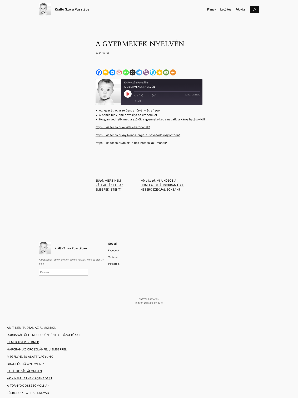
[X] (133, 72)
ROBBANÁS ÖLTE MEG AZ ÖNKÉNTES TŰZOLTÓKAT (43, 335)
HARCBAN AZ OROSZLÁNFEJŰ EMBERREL (37, 349)
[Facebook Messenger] (112, 72)
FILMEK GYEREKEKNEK (23, 342)
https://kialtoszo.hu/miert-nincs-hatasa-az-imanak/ (131, 143)
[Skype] (153, 72)
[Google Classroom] (106, 72)
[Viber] (146, 72)
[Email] (166, 72)
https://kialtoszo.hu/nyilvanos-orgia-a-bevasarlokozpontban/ (138, 135)
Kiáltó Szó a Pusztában (73, 9)
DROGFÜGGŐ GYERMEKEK (25, 364)
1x (147, 95)
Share (138, 101)
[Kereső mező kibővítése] (254, 9)
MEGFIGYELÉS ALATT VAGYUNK (30, 356)
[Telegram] (139, 72)
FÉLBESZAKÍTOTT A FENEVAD (28, 393)
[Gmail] (119, 72)
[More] (173, 72)
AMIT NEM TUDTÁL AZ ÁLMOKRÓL (31, 327)
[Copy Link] (159, 72)
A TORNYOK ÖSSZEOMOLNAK (28, 385)
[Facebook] (99, 72)
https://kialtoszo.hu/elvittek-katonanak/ (123, 127)
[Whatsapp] (126, 72)
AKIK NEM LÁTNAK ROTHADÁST (29, 378)
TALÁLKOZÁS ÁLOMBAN (24, 371)
